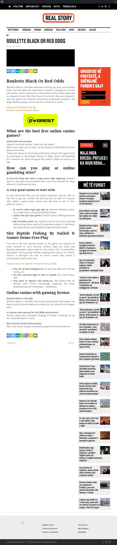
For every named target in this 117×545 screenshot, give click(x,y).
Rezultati (104, 102)
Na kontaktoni (83, 529)
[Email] (35, 71)
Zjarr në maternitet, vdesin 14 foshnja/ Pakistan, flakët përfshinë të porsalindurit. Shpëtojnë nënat (91, 265)
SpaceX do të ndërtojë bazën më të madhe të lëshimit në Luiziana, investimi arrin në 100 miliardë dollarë (88, 406)
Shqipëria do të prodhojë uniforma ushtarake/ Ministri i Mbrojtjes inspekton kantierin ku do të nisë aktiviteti (89, 198)
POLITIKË (18, 6)
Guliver (92, 30)
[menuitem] (2, 2)
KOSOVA (46, 6)
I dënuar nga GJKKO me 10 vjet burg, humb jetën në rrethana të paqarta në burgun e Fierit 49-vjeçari (89, 504)
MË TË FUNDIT (94, 185)
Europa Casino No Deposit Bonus (23, 110)
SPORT (71, 30)
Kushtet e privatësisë (50, 532)
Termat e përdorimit (49, 529)
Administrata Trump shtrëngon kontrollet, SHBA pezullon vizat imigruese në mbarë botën (87, 371)
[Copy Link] (31, 71)
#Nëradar (26, 30)
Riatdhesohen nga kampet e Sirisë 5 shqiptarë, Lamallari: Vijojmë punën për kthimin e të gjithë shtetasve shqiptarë (90, 454)
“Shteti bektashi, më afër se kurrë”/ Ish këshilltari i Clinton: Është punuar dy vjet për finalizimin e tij (89, 299)
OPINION (86, 145)
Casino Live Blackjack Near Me (21, 107)
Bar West (82, 30)
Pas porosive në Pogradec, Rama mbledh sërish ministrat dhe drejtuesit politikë (88, 472)
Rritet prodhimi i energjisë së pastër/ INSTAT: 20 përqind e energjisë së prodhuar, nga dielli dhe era (88, 248)
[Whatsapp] (22, 71)
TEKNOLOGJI (69, 6)
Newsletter (82, 532)
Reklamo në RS (48, 525)
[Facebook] (9, 71)
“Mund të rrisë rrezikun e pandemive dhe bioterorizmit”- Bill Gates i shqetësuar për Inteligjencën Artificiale (89, 283)
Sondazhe (48, 30)
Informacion (82, 525)
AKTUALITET (32, 6)
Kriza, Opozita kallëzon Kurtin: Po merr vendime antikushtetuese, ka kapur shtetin (88, 343)
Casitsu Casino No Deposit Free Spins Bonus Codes (32, 263)
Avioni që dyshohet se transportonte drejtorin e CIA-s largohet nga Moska (89, 356)
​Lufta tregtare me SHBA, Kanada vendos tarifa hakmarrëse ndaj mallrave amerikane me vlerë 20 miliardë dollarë (88, 389)
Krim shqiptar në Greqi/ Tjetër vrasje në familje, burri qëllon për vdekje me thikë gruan (88, 215)
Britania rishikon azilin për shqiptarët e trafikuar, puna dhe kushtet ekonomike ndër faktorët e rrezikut (88, 487)
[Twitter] (13, 71)
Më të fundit (13, 30)
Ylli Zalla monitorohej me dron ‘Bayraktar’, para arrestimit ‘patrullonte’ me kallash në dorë (88, 328)
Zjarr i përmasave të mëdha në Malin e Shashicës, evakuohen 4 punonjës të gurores (88, 437)
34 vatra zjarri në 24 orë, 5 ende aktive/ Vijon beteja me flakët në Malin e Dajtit (89, 422)
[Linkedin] (18, 71)
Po (85, 92)
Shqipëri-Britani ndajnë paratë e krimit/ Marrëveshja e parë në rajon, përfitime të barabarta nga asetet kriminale (91, 231)
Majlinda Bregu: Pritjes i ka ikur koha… (94, 158)
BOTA (57, 6)
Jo (85, 97)
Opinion (37, 30)
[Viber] (27, 71)
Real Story (61, 30)
